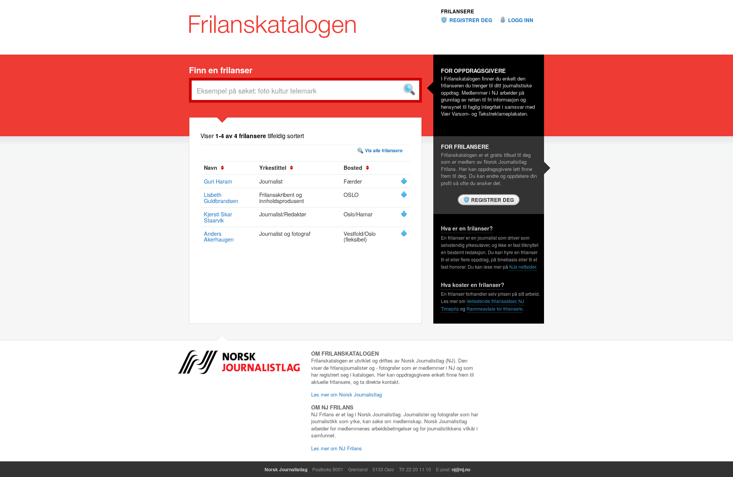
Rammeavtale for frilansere (495, 308)
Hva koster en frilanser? (472, 284)
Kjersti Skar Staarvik (218, 217)
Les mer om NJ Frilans (336, 448)
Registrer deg (470, 20)
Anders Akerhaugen (219, 236)
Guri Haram (218, 181)
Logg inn (520, 20)
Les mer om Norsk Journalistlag (346, 394)
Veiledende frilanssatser (491, 301)
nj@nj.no (461, 469)
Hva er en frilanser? (467, 228)
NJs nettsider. (523, 266)
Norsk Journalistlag (286, 469)
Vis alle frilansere (384, 150)
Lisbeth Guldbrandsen (221, 197)
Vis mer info (404, 181)
